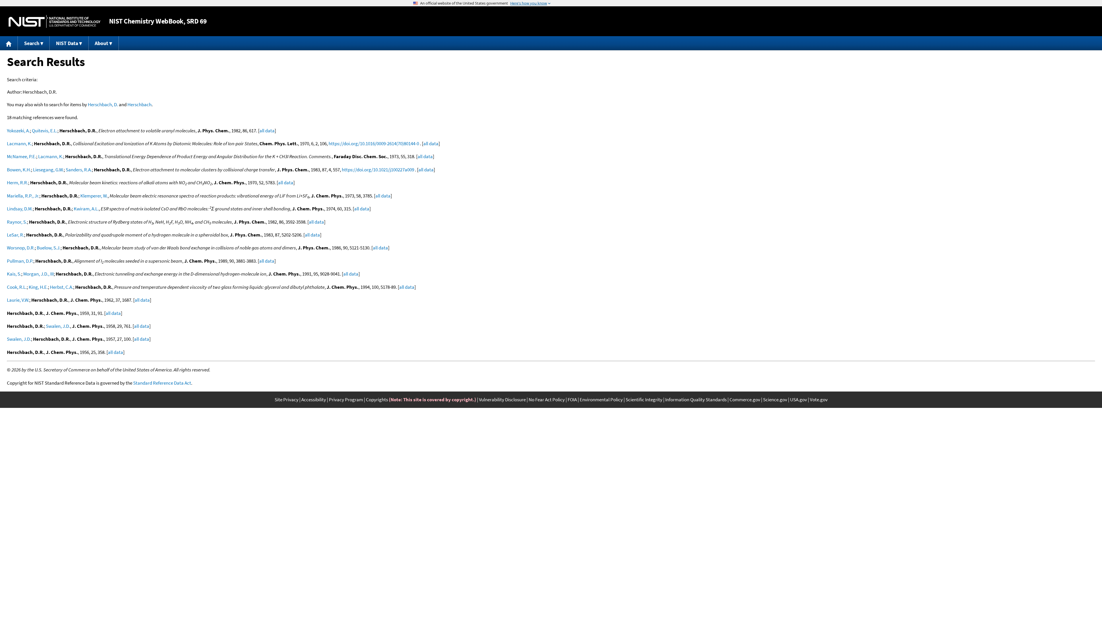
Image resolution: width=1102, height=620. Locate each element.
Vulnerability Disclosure (502, 399)
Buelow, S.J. (49, 248)
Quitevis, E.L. (44, 130)
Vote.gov (819, 399)
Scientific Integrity (644, 399)
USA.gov (798, 399)
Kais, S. (14, 274)
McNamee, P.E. (21, 156)
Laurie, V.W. (18, 300)
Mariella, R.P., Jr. (23, 196)
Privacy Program (346, 399)
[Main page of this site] (9, 43)
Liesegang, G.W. (48, 169)
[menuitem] (9, 43)
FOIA (572, 399)
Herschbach (139, 104)
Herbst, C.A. (61, 287)
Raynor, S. (17, 222)
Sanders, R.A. (79, 169)
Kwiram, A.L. (86, 209)
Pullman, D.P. (20, 261)
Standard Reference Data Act (162, 383)
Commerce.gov (745, 399)
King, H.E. (38, 287)
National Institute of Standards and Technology (54, 21)
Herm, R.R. (17, 182)
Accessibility (313, 399)
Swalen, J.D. (58, 326)
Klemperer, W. (94, 196)
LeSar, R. (15, 235)
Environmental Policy (601, 399)
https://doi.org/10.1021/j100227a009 (378, 169)
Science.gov (775, 399)
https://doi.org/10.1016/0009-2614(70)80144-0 (374, 143)
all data (267, 130)
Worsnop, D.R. (21, 248)
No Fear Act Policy (547, 399)
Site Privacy (286, 399)
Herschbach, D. (103, 104)
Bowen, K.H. (19, 169)
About (101, 43)
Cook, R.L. (17, 287)
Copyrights (377, 399)
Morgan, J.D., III (38, 274)
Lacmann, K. (19, 143)
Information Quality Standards (696, 399)
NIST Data (67, 43)
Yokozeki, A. (18, 130)
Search (31, 43)
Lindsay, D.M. (20, 209)
